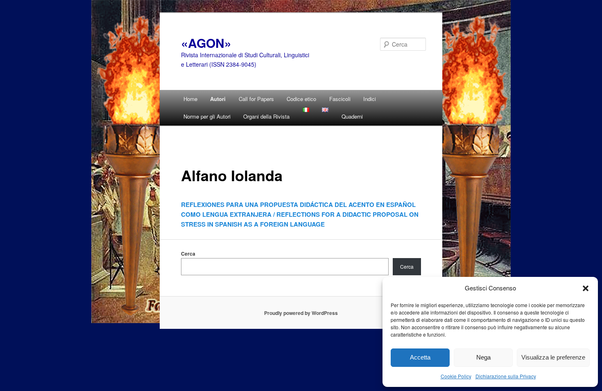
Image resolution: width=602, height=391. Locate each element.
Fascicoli (340, 99)
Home (190, 99)
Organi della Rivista (266, 116)
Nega (483, 357)
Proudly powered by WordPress (301, 313)
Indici (369, 99)
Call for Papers (256, 99)
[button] (586, 288)
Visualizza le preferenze (553, 357)
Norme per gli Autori (207, 116)
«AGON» (206, 43)
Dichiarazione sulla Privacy (505, 376)
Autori (218, 99)
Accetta (420, 357)
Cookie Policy (456, 376)
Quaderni (352, 116)
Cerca (188, 253)
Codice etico (301, 99)
